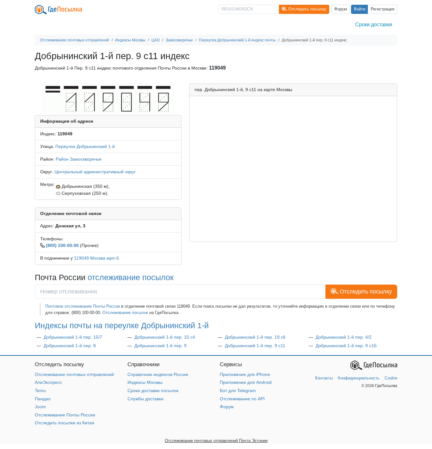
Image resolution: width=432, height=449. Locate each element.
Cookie (391, 378)
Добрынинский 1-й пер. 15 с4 (164, 337)
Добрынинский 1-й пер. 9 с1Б (346, 345)
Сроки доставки (373, 24)
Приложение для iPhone (245, 374)
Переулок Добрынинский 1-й (85, 146)
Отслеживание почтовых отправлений (74, 374)
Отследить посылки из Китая (64, 422)
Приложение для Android (246, 382)
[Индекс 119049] (108, 98)
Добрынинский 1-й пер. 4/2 (344, 337)
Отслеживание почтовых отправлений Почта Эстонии (216, 440)
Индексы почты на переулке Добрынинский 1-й (122, 325)
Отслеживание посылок (125, 312)
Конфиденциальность (359, 378)
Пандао (43, 398)
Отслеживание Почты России (65, 414)
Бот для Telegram (238, 390)
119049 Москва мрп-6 (96, 258)
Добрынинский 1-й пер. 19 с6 (255, 337)
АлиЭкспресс (48, 382)
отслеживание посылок (131, 277)
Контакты (324, 378)
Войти (359, 9)
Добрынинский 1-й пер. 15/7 (73, 337)
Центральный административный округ (95, 171)
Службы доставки (145, 398)
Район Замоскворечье (79, 159)
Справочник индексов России (157, 374)
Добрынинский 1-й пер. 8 (70, 345)
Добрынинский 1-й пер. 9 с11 (255, 345)
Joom (40, 406)
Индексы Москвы (145, 382)
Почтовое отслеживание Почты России (82, 306)
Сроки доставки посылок (152, 390)
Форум (340, 9)
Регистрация (382, 9)
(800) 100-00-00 (62, 245)
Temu (40, 390)
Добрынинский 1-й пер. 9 (160, 345)
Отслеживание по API (242, 398)
